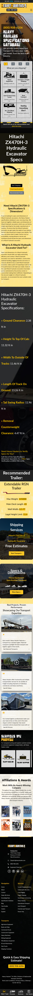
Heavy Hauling (21, 900)
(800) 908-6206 (12, 10)
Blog (2, 903)
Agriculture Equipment (7, 924)
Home (2, 887)
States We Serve (5, 895)
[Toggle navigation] (31, 10)
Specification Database (7, 900)
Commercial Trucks (6, 930)
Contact (3, 892)
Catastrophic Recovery (24, 889)
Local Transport (22, 906)
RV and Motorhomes (6, 943)
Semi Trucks (4, 946)
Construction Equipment (7, 932)
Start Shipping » (16, 185)
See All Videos (7, 688)
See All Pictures (8, 727)
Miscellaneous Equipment (8, 940)
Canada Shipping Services (24, 887)
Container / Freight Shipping (23, 82)
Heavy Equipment (9, 81)
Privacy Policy (20, 980)
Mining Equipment (6, 938)
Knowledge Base (5, 898)
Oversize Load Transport (24, 909)
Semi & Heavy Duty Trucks (9, 98)
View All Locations (15, 857)
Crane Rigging (21, 892)
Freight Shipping (22, 895)
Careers (3, 909)
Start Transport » (16, 553)
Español (3, 911)
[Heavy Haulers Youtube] (17, 871)
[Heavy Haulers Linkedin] (22, 871)
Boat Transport (23, 98)
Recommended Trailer (16, 193)
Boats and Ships (5, 927)
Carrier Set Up (16, 982)
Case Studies (4, 906)
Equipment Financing (15, 867)
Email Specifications (16, 189)
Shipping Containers (6, 949)
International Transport (24, 903)
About (2, 889)
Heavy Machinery (5, 935)
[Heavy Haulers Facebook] (9, 871)
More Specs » (16, 592)
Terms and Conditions (8, 980)
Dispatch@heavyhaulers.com (17, 860)
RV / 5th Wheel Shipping (9, 113)
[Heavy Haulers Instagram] (13, 871)
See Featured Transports (10, 649)
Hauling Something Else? (23, 109)
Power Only (21, 911)
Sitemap (27, 980)
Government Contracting (24, 898)
